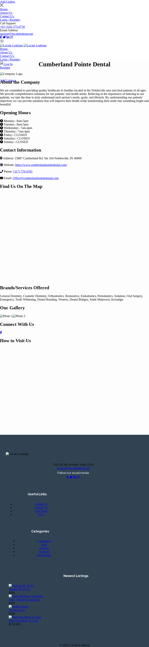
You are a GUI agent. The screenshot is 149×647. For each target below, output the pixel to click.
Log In (8, 64)
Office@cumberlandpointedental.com (36, 178)
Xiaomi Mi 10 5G (20, 589)
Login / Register (10, 19)
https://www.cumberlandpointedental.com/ (41, 165)
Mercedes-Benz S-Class (23, 620)
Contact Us (7, 16)
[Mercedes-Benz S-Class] (25, 617)
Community (44, 541)
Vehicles (44, 548)
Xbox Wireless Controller (24, 599)
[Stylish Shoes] (18, 606)
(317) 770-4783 (22, 171)
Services (44, 551)
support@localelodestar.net (16, 33)
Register (5, 67)
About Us (6, 12)
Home (4, 9)
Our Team (41, 511)
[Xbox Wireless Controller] (26, 596)
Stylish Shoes (17, 610)
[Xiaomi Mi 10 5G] (21, 585)
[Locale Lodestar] (12, 45)
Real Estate (44, 555)
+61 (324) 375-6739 (12, 26)
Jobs (44, 544)
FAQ (41, 514)
